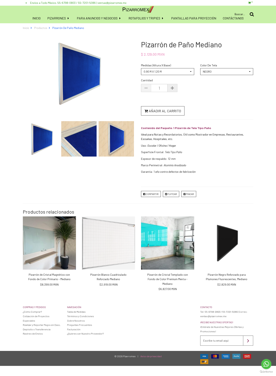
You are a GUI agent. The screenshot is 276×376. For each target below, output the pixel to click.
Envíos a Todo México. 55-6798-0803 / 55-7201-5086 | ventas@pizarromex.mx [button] (77, 2)
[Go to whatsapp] (266, 364)
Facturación (73, 329)
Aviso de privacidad (151, 356)
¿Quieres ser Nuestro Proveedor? (85, 333)
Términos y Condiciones (80, 316)
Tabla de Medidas (76, 311)
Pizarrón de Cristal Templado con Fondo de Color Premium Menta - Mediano (167, 279)
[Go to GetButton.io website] (266, 372)
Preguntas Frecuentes (79, 324)
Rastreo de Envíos (33, 333)
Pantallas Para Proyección (193, 18)
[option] (41, 139)
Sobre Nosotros (76, 320)
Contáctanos (233, 18)
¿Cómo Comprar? (32, 311)
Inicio (36, 18)
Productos (40, 28)
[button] (167, 71)
